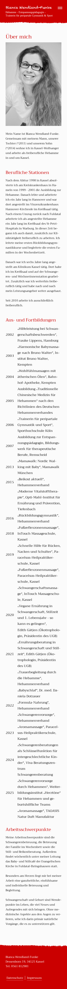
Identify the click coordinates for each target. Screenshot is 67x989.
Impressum (34, 978)
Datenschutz (15, 978)
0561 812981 (20, 966)
